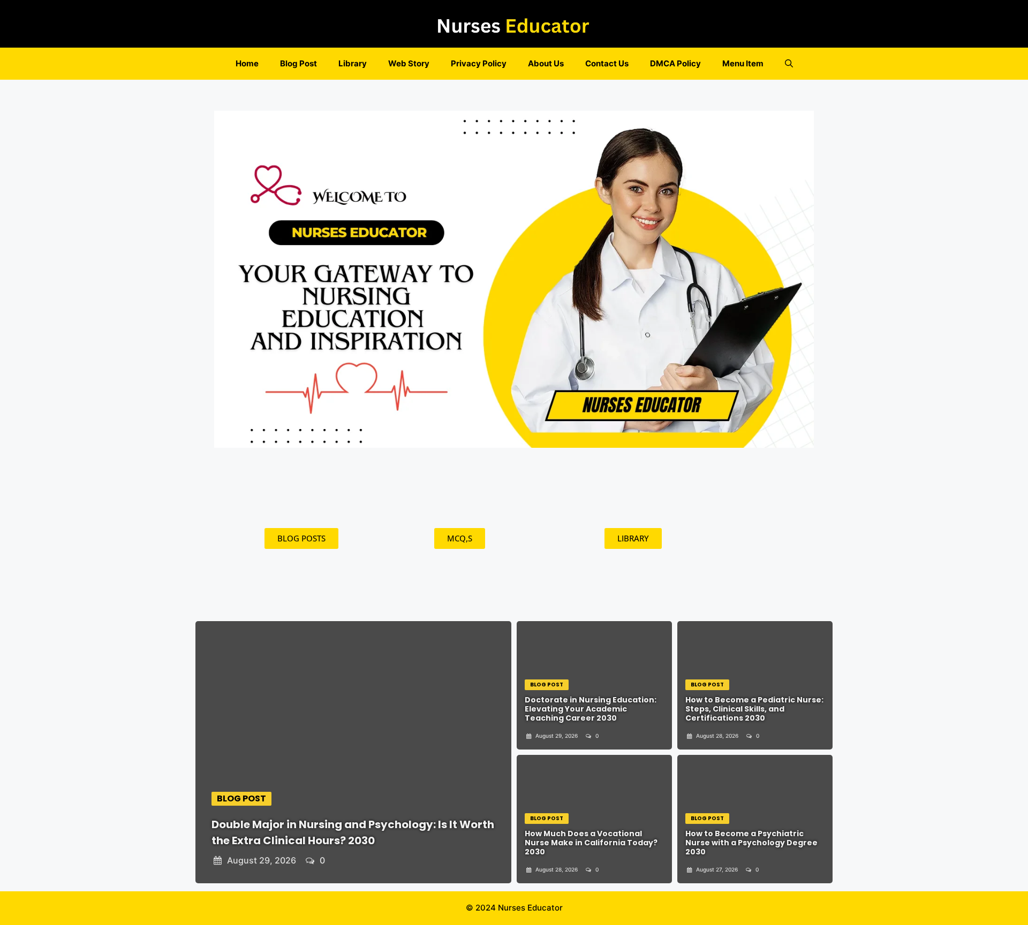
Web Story (408, 63)
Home (247, 63)
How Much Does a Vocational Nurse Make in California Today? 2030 (591, 842)
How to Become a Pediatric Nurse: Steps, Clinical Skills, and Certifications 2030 (754, 708)
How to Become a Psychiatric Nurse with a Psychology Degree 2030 (751, 842)
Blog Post (298, 63)
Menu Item (743, 63)
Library (352, 63)
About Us (546, 63)
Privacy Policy (479, 63)
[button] (789, 64)
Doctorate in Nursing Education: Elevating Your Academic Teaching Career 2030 (590, 708)
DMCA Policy (675, 63)
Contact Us (607, 63)
